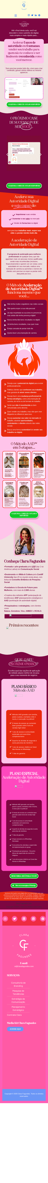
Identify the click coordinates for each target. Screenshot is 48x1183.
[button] (16, 15)
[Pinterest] (39, 15)
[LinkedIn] (36, 15)
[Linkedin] (24, 919)
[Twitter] (32, 15)
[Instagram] (29, 15)
